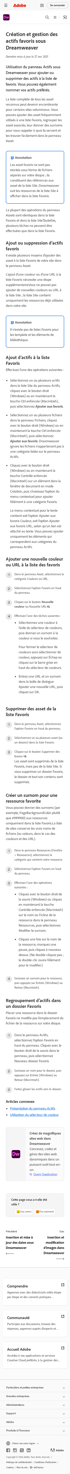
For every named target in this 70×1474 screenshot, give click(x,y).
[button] (42, 5)
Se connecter (57, 5)
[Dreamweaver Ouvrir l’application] (65, 17)
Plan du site (22, 1467)
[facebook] (8, 1450)
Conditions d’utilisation (45, 1462)
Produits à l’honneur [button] (18, 1430)
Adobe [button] (10, 1422)
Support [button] (11, 1413)
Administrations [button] (15, 1405)
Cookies (10, 1467)
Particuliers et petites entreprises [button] (25, 1387)
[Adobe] (20, 5)
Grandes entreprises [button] (17, 1396)
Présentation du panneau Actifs (32, 1108)
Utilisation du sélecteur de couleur (34, 1115)
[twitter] (22, 1450)
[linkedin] (29, 1450)
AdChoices (39, 1467)
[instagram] (15, 1450)
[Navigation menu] (6, 5)
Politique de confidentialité (19, 1462)
